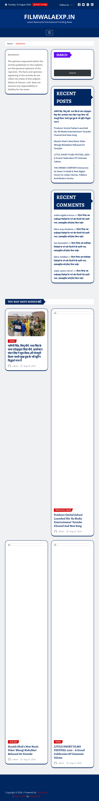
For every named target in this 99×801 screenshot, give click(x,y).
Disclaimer (20, 43)
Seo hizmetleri (61, 243)
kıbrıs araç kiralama (63, 229)
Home (10, 43)
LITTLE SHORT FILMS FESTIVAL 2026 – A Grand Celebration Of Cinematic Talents (72, 158)
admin (15, 366)
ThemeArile (34, 796)
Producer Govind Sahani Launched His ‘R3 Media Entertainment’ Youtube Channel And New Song (72, 131)
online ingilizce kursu (64, 215)
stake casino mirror (63, 270)
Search (61, 55)
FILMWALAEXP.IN (49, 17)
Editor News (20, 796)
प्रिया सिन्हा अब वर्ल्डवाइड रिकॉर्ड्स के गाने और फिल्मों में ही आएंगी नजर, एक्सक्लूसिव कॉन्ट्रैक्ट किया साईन (72, 219)
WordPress (42, 792)
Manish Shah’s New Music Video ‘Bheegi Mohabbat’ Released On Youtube (69, 145)
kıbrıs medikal (61, 256)
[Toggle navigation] (49, 32)
